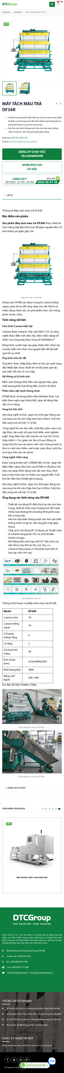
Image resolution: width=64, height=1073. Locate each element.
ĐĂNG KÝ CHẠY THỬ (32, 154)
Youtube (14, 1059)
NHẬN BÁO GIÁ (32, 167)
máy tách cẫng (16, 142)
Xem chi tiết (31, 887)
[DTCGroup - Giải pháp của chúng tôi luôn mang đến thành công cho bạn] (9, 4)
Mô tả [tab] (10, 195)
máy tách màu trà (30, 142)
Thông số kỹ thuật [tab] (16, 788)
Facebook (7, 1059)
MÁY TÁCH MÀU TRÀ (19, 138)
